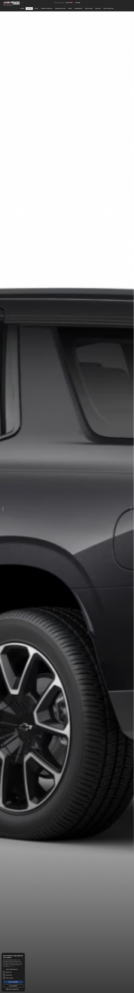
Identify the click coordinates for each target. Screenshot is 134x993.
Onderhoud (78, 8)
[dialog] (13, 972)
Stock (36, 8)
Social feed (89, 8)
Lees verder (12, 966)
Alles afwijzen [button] (13, 986)
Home (22, 8)
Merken (29, 8)
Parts (70, 8)
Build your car (108, 8)
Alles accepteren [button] (13, 982)
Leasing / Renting (46, 8)
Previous (3, 508)
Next (131, 508)
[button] (13, 989)
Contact (98, 8)
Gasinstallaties (60, 8)
